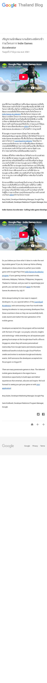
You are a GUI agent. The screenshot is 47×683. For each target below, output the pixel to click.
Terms (42, 446)
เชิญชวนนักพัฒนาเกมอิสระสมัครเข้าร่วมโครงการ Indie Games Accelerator (23, 43)
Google (27, 446)
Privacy (35, 446)
